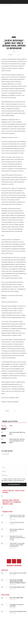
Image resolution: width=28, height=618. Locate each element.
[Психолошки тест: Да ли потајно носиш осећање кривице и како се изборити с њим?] (5, 517)
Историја (9, 5)
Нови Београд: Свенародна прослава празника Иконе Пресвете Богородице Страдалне (18, 581)
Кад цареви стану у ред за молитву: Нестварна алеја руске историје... (17, 538)
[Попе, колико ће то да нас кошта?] (5, 574)
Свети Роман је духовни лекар (17, 587)
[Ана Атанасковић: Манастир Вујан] (5, 434)
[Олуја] (5, 427)
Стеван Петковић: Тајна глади (17, 522)
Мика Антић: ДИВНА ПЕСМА (16, 597)
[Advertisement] (14, 21)
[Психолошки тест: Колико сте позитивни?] (5, 606)
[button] (2, 2)
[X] (14, 561)
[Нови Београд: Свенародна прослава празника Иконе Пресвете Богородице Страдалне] (5, 581)
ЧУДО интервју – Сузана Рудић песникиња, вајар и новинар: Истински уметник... (17, 545)
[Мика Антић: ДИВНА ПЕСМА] (5, 599)
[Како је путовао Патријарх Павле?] (5, 613)
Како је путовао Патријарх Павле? (18, 611)
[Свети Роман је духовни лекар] (5, 588)
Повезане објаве (10, 418)
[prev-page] (2, 446)
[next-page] (5, 446)
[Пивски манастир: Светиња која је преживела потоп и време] (5, 440)
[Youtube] (19, 561)
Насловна (3, 5)
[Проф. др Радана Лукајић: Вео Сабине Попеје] (5, 531)
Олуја (10, 425)
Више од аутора (9, 421)
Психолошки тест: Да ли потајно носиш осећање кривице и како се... (17, 517)
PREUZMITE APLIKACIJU (14, 565)
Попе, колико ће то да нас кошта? (18, 573)
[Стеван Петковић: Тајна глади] (5, 524)
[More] (21, 54)
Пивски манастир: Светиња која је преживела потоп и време (16, 440)
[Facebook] (9, 561)
